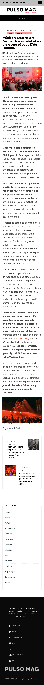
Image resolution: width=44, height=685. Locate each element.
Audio (7, 517)
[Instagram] (10, 3)
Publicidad (31, 608)
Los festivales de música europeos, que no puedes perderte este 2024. (26, 476)
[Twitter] (7, 3)
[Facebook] (3, 3)
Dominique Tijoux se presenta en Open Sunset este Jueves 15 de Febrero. (16, 450)
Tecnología (10, 577)
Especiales (10, 534)
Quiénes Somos (15, 608)
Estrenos (9, 539)
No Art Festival (16, 428)
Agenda (10, 33)
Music (7, 555)
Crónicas (9, 523)
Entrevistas (10, 528)
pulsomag (21, 30)
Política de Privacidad (26, 615)
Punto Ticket (22, 338)
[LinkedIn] (17, 3)
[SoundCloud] (20, 3)
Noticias (27, 33)
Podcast (9, 566)
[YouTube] (13, 3)
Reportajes (10, 571)
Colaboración (15, 611)
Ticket (8, 582)
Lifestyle (19, 33)
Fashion (8, 544)
